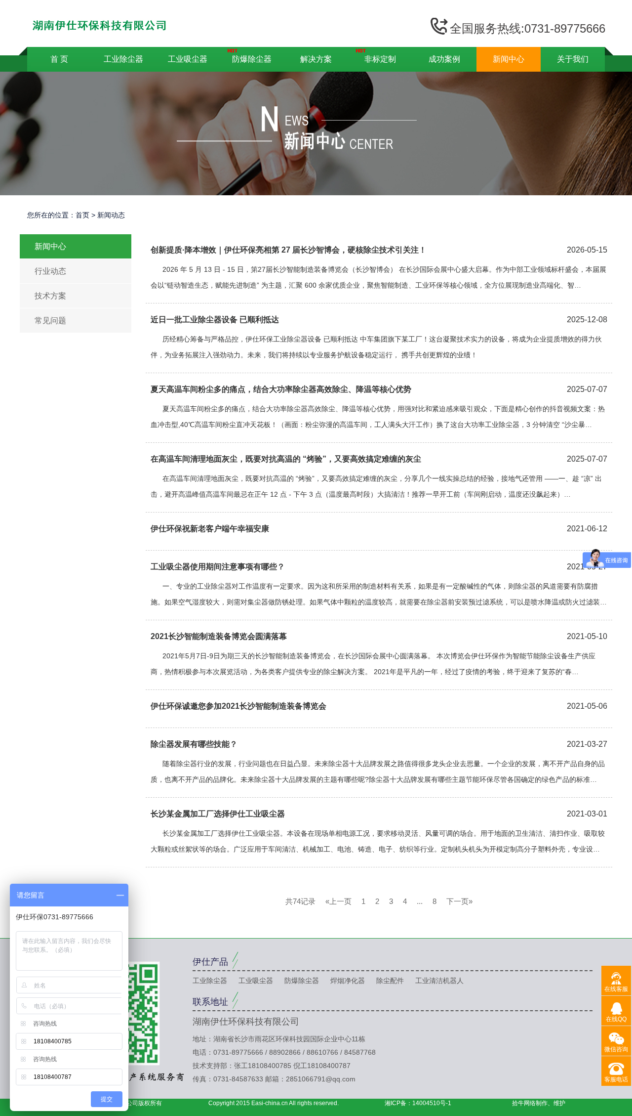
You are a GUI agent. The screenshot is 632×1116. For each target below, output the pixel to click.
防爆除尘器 (252, 59)
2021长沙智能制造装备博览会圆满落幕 (219, 636)
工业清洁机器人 (439, 981)
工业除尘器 (123, 59)
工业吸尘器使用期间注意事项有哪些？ (218, 566)
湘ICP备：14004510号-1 (418, 1103)
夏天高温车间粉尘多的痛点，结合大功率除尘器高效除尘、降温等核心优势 (281, 389)
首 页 (59, 59)
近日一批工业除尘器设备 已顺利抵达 (215, 319)
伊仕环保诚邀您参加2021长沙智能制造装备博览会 (238, 706)
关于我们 (573, 59)
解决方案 (316, 59)
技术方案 (50, 296)
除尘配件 (390, 981)
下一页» (459, 901)
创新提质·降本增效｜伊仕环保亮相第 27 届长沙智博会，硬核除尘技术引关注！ (289, 250)
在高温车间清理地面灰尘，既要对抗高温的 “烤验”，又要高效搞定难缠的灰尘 (286, 459)
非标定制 (380, 59)
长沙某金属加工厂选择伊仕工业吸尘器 (218, 814)
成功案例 (444, 59)
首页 (82, 215)
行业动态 (50, 271)
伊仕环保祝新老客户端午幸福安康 (210, 528)
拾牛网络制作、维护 (538, 1103)
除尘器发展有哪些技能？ (194, 744)
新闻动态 (111, 215)
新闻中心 (508, 59)
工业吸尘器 (187, 59)
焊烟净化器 (347, 981)
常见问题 (50, 320)
